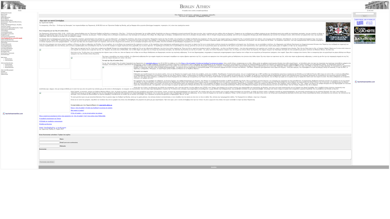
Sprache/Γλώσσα (5, 26)
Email (69, 142)
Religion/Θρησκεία (6, 44)
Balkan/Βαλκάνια (5, 17)
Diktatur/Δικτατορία (6, 13)
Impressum (4, 73)
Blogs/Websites (9, 67)
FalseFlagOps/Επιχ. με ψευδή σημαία (11, 38)
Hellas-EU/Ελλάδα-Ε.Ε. (7, 39)
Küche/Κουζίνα (5, 54)
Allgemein (4, 16)
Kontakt (3, 71)
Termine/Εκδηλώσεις (6, 32)
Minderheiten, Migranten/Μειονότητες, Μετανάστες (11, 22)
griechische (191, 16)
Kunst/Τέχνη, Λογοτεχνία (7, 53)
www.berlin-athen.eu (152, 63)
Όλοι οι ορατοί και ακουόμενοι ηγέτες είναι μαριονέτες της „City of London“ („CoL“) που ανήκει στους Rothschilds (72, 116)
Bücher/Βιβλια (5, 19)
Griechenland (9, 60)
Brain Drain (4, 14)
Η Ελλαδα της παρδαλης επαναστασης (50, 121)
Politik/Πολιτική (5, 35)
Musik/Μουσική (5, 51)
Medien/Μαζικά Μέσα (7, 20)
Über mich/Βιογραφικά (7, 70)
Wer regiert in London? (77, 110)
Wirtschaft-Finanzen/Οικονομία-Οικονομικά (9, 42)
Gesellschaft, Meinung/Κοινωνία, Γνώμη (12, 27)
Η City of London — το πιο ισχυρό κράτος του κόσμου (86, 113)
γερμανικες (205, 15)
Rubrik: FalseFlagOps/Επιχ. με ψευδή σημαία (52, 127)
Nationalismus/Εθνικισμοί (8, 29)
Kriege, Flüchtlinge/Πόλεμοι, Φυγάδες (11, 24)
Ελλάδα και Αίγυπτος (45, 124)
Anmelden (214, 167)
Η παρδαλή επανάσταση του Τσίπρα (50, 118)
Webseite (63, 146)
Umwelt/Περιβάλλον (6, 47)
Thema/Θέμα (4, 30)
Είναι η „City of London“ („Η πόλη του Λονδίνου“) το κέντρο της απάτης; (202, 63)
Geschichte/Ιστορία (6, 45)
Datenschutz (4, 74)
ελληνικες (196, 15)
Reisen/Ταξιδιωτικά (6, 50)
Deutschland (8, 59)
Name (61, 139)
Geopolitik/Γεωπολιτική (7, 33)
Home (19, 10)
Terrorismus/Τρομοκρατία (8, 36)
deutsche (201, 16)
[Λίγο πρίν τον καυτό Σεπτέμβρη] (338, 41)
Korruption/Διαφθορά (7, 48)
